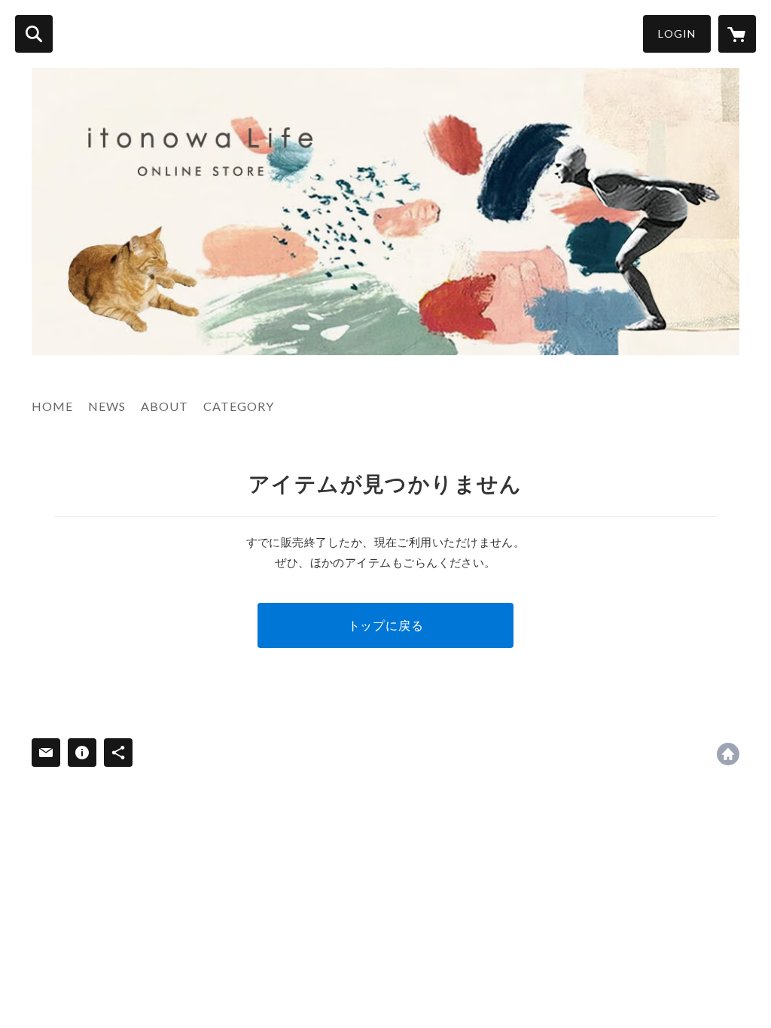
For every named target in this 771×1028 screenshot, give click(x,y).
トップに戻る (386, 625)
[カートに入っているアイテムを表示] (737, 34)
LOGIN (677, 33)
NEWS (107, 406)
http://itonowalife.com (728, 754)
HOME (52, 406)
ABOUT (164, 406)
